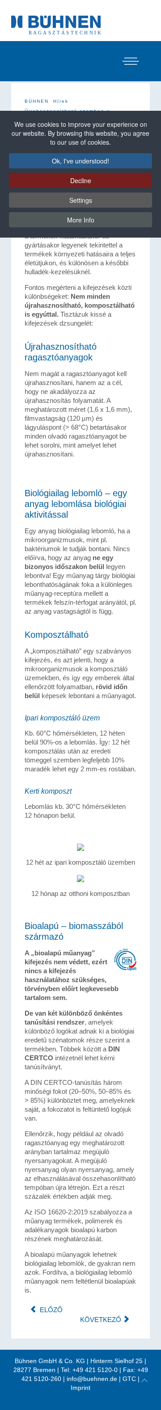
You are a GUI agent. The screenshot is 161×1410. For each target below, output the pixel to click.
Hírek (60, 101)
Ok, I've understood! (80, 160)
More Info (80, 219)
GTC (129, 1378)
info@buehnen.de (92, 1378)
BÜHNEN (37, 101)
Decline (80, 180)
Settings (80, 200)
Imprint (80, 1387)
